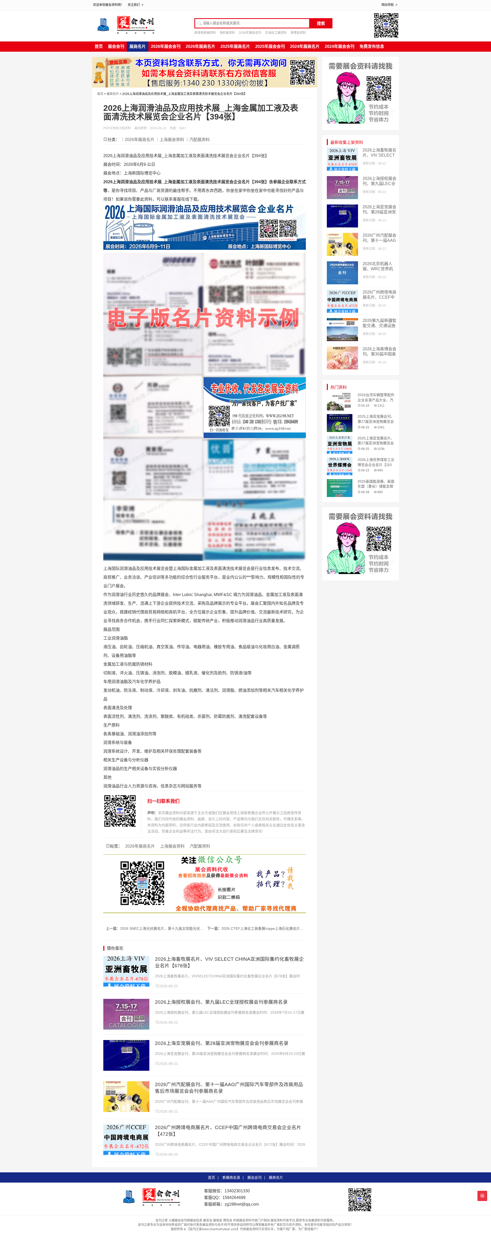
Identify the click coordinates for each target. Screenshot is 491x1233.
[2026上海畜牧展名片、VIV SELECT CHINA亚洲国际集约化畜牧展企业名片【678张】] (126, 985)
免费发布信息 (372, 46)
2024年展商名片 (305, 46)
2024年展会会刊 (339, 46)
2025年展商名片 (235, 46)
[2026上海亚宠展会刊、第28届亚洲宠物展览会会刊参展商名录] (126, 1069)
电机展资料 (227, 33)
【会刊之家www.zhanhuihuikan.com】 (213, 1229)
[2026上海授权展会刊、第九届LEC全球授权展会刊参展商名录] (126, 1028)
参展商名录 (231, 1177)
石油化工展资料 (276, 33)
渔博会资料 (298, 33)
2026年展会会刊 (250, 33)
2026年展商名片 (200, 46)
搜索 (321, 23)
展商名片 (137, 46)
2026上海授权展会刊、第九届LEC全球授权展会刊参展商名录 (221, 1002)
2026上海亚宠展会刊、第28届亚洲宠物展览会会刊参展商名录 (221, 1043)
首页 (99, 46)
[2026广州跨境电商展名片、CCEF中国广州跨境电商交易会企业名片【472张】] (126, 1153)
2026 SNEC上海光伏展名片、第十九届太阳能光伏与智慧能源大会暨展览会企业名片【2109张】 (196, 928)
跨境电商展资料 (205, 33)
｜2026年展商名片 (137, 139)
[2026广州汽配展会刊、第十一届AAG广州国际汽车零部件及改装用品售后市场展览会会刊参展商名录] (126, 1110)
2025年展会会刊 (270, 46)
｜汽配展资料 (197, 139)
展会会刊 (116, 46)
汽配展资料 (200, 846)
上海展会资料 (172, 846)
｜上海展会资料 (169, 139)
